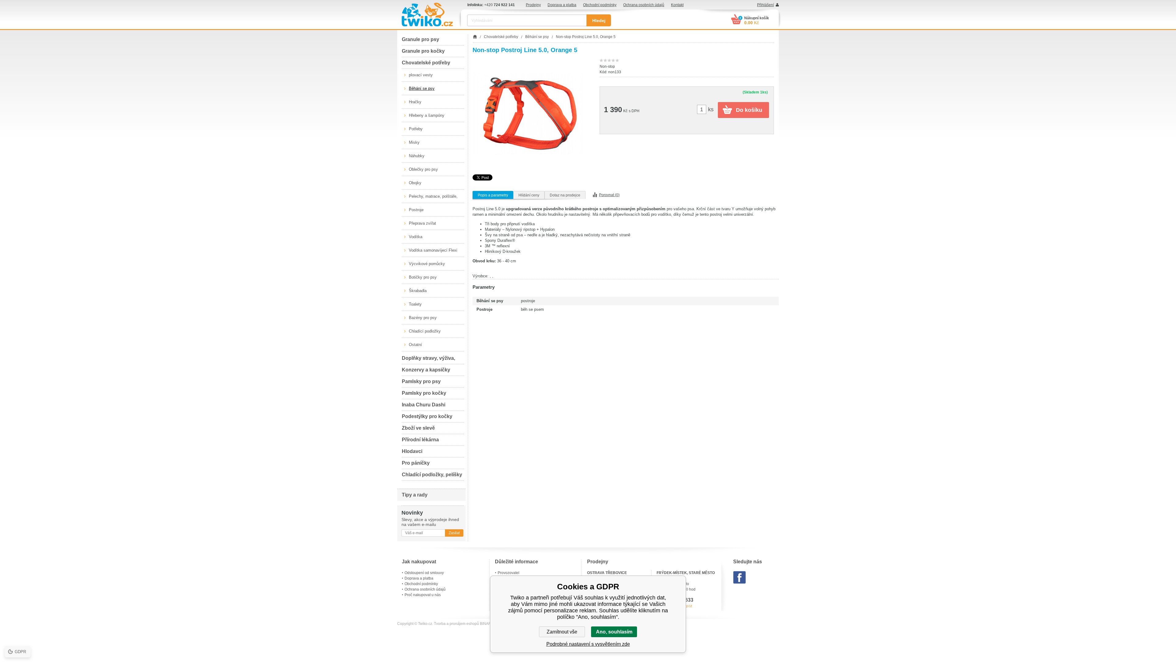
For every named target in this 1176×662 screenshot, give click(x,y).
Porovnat (609, 195)
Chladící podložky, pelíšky (432, 474)
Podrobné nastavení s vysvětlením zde (588, 644)
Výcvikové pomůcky (427, 263)
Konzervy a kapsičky (426, 369)
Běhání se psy (422, 88)
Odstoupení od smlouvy (424, 573)
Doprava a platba (562, 5)
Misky (414, 142)
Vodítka (415, 236)
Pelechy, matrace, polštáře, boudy (433, 198)
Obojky (415, 183)
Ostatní (415, 344)
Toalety (415, 304)
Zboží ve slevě (418, 428)
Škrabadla (418, 290)
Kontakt (677, 5)
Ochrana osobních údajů (643, 5)
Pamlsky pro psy (421, 381)
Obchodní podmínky (599, 5)
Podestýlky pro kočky (427, 416)
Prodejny (533, 5)
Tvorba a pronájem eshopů (456, 624)
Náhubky (416, 156)
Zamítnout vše (562, 631)
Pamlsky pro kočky (424, 393)
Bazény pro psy (423, 317)
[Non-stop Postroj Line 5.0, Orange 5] (528, 114)
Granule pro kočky (423, 51)
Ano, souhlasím (614, 631)
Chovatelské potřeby (426, 62)
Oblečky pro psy (423, 169)
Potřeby (416, 129)
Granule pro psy (420, 39)
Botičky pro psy (423, 277)
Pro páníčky (416, 463)
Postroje (416, 209)
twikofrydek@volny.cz (674, 606)
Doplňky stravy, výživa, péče (428, 360)
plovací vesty (421, 75)
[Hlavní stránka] (475, 37)
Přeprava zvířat (422, 223)
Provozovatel (508, 573)
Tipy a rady (415, 494)
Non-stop (607, 66)
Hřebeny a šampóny (426, 115)
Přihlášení (765, 5)
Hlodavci (412, 451)
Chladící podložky (425, 331)
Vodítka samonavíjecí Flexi (433, 250)
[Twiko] (427, 14)
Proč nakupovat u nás (423, 595)
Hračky (415, 102)
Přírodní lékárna (420, 439)
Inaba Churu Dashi (423, 404)
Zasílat (454, 533)
